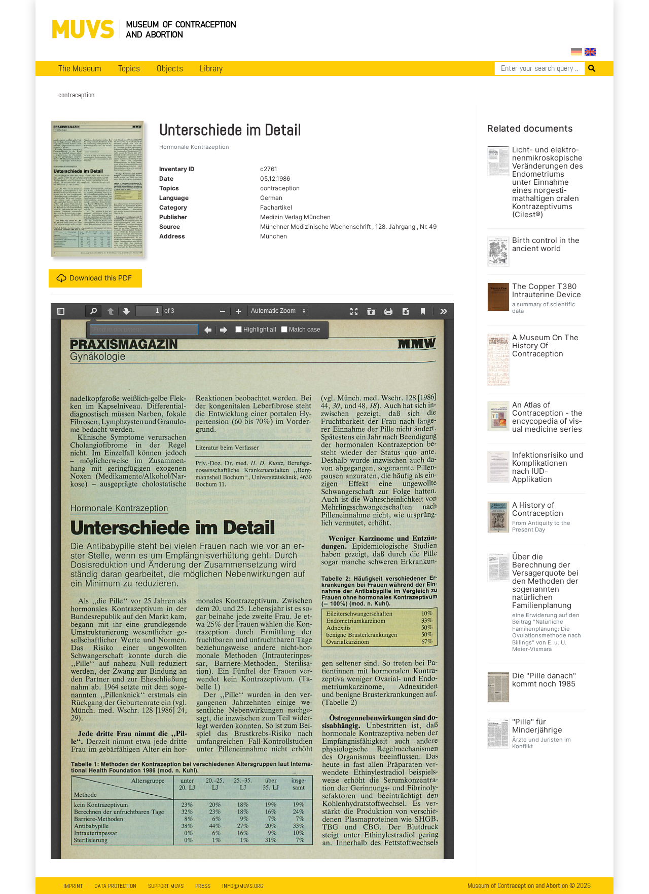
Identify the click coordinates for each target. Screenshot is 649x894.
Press (202, 886)
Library (211, 68)
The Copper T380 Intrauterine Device (546, 290)
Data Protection (115, 886)
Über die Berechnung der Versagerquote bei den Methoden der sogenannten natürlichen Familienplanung (545, 581)
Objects (170, 68)
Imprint (73, 886)
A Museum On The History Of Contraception (545, 346)
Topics (129, 68)
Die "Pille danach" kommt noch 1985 (544, 680)
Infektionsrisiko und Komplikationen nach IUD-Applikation (547, 467)
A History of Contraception (537, 509)
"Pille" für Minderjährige (537, 726)
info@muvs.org (242, 886)
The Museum (79, 68)
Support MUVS (166, 886)
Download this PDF (100, 277)
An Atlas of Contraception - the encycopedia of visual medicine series (547, 417)
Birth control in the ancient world (546, 244)
